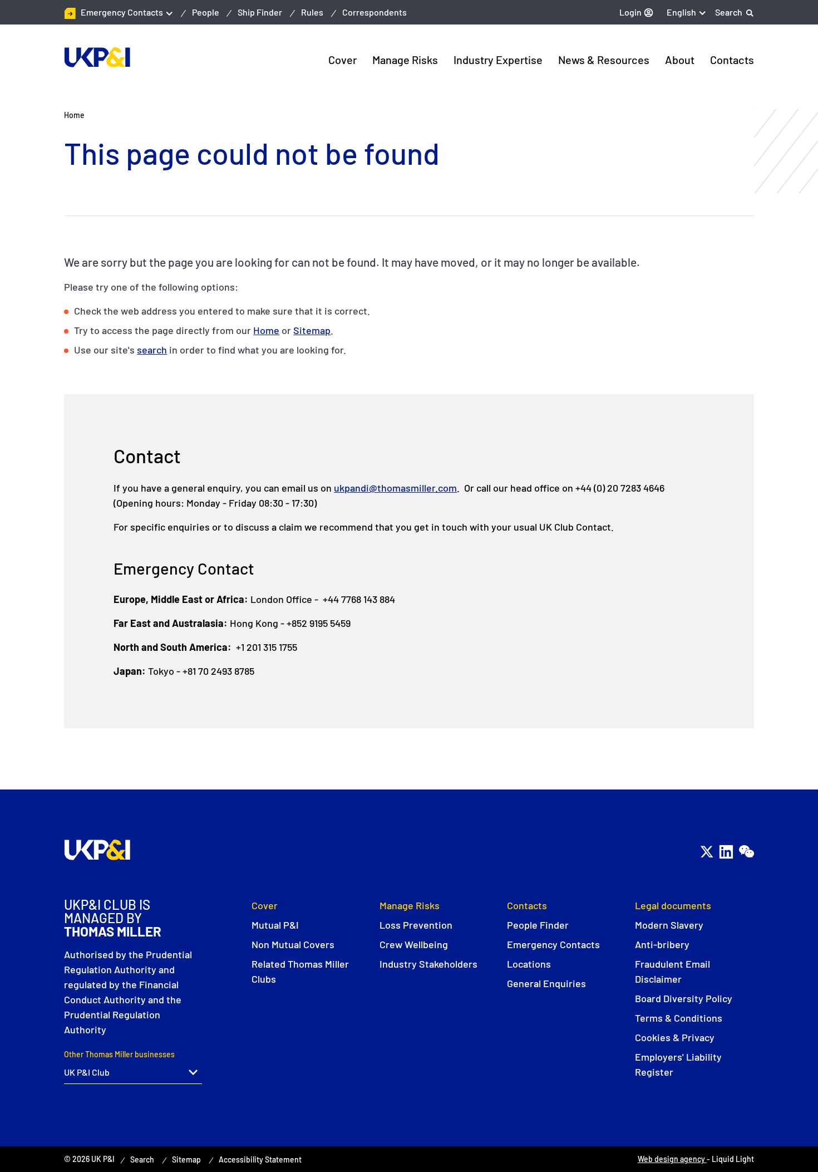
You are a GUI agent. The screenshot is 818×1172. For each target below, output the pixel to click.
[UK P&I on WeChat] (746, 851)
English (681, 12)
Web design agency (672, 1159)
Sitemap (312, 330)
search (152, 350)
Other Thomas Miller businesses (119, 1054)
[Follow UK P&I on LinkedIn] (725, 851)
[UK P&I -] (97, 57)
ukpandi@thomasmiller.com (395, 488)
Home (266, 330)
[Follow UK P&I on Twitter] (706, 851)
